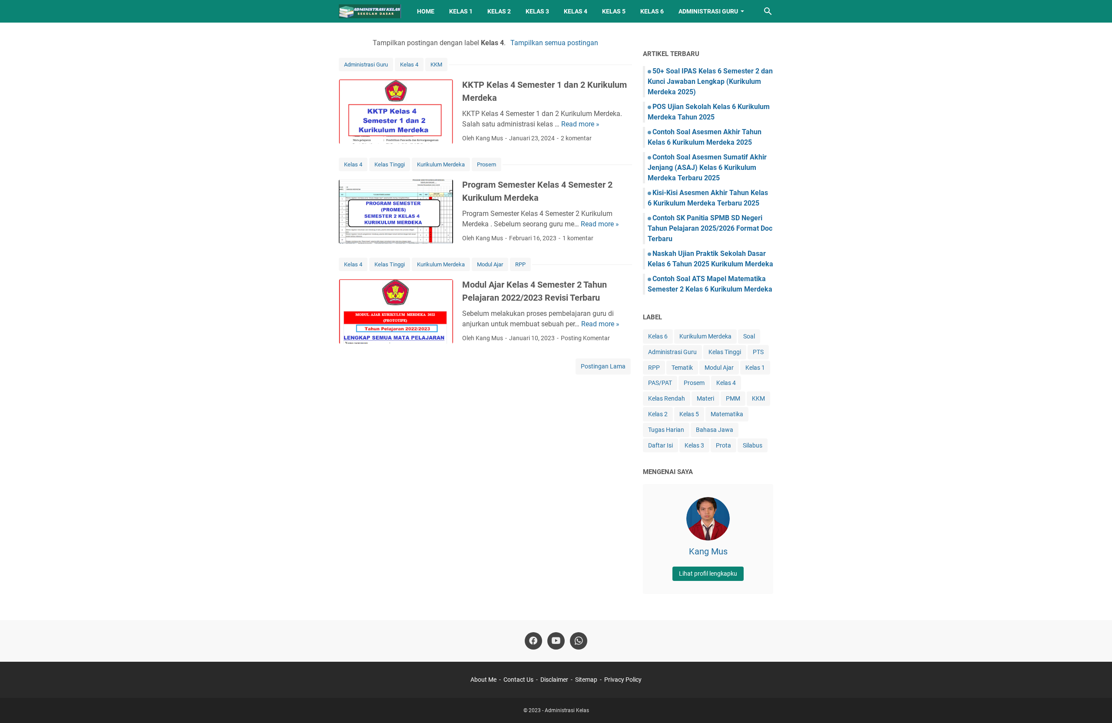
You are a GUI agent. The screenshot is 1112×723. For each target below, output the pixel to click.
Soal (749, 336)
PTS (758, 351)
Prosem (486, 164)
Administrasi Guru (708, 11)
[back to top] (1094, 703)
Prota (723, 445)
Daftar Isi (660, 445)
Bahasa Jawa (714, 429)
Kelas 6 (652, 11)
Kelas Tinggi (389, 164)
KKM (436, 64)
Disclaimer (554, 679)
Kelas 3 (537, 11)
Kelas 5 (614, 11)
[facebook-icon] (533, 641)
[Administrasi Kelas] (370, 11)
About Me (483, 679)
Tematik (682, 367)
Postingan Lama (603, 366)
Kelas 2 (499, 11)
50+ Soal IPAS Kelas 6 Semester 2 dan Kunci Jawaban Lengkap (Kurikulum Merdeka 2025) (710, 81)
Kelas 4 (575, 11)
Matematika (727, 414)
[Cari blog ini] (768, 11)
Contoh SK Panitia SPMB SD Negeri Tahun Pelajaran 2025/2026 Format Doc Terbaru (710, 228)
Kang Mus (708, 551)
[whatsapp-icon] (578, 641)
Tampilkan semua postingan (554, 43)
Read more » (580, 124)
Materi (705, 398)
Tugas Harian (666, 429)
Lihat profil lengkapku (708, 573)
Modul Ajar (490, 264)
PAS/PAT (660, 382)
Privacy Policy (623, 679)
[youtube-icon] (556, 641)
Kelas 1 (461, 11)
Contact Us (518, 679)
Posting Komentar (585, 338)
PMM (733, 398)
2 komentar (576, 138)
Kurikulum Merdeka (441, 164)
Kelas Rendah (666, 398)
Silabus (752, 445)
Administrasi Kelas (567, 710)
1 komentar (578, 238)
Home (425, 11)
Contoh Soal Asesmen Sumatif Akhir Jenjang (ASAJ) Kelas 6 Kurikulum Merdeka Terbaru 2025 (707, 167)
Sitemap (586, 679)
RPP (520, 264)
